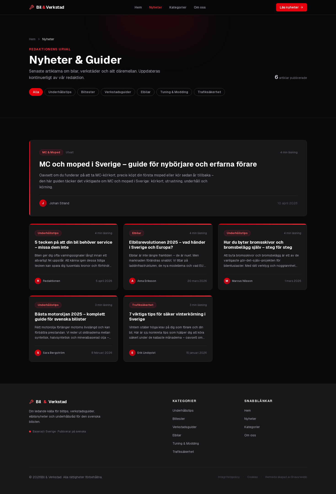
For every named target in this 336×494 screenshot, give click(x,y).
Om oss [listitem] (200, 7)
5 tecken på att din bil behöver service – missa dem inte (73, 245)
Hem (32, 39)
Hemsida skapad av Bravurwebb (286, 477)
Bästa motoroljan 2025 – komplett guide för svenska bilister (70, 316)
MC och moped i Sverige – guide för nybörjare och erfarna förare (148, 164)
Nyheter (250, 419)
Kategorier (252, 427)
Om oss (250, 435)
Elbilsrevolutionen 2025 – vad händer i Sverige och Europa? (167, 245)
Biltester (179, 419)
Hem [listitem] (138, 7)
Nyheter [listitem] (155, 7)
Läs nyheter (289, 7)
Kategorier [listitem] (178, 7)
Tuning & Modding (186, 443)
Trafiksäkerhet (183, 452)
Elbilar (177, 435)
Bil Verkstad (51, 401)
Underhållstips (183, 410)
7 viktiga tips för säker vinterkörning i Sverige (167, 316)
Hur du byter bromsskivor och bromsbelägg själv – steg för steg (258, 245)
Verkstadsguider (185, 427)
